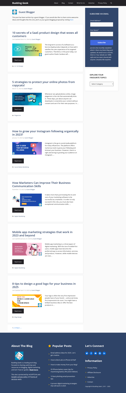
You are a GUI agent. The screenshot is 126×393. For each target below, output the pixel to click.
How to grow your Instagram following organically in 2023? (45, 132)
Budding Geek (20, 3)
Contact (70, 3)
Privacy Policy (102, 3)
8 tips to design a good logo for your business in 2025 (44, 285)
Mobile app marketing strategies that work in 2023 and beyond (42, 233)
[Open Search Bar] (111, 3)
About (56, 3)
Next (19, 328)
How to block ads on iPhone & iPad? (63, 360)
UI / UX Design (18, 66)
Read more (18, 60)
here (71, 20)
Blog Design (18, 317)
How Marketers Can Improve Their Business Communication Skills (41, 184)
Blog (63, 3)
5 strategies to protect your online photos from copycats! (43, 83)
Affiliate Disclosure (94, 372)
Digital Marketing (19, 216)
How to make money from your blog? (64, 365)
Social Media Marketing (21, 167)
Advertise (91, 3)
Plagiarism (17, 115)
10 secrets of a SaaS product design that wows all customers (45, 34)
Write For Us (81, 3)
